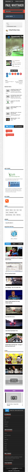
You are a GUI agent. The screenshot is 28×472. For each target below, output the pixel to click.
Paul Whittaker (14, 5)
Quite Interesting (9, 214)
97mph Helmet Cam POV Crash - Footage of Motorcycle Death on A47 (13, 345)
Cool (5, 437)
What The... (19, 214)
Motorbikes (12, 212)
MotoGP (5, 424)
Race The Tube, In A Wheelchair (14, 371)
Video (8, 24)
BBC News (6, 422)
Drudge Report (7, 417)
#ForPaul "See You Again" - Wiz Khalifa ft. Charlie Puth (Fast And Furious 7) (14, 361)
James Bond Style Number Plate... (11, 330)
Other (16, 212)
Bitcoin (5, 443)
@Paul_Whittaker (14, 238)
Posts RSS (10, 470)
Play (5, 419)
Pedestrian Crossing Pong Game (14, 382)
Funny (16, 66)
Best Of (5, 450)
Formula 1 (6, 426)
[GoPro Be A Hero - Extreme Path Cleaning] (14, 402)
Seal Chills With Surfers (10, 316)
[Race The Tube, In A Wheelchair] (14, 374)
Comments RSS (16, 470)
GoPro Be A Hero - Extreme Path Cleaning (12, 404)
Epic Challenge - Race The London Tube (13, 287)
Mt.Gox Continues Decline (10, 273)
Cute (5, 441)
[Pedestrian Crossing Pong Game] (14, 385)
